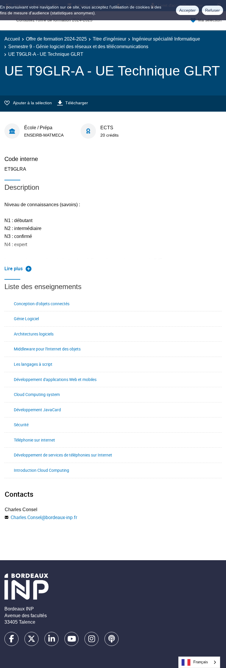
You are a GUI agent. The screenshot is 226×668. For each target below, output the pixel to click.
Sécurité (21, 424)
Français (200, 662)
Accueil (12, 38)
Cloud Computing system (37, 394)
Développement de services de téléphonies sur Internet (63, 455)
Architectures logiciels (34, 334)
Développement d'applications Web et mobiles (55, 379)
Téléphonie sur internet (34, 440)
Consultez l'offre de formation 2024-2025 (54, 20)
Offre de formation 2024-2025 (56, 38)
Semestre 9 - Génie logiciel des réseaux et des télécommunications (78, 46)
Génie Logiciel (26, 318)
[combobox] (199, 662)
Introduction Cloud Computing (41, 470)
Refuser (212, 10)
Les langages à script (33, 364)
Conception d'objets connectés (41, 303)
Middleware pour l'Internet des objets (47, 349)
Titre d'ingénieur (109, 38)
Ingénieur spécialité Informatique (166, 38)
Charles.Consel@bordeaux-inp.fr (44, 517)
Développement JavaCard (37, 409)
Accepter (187, 10)
